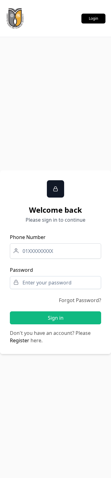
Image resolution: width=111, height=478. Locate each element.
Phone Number (28, 237)
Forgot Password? (80, 300)
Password (21, 270)
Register (19, 340)
